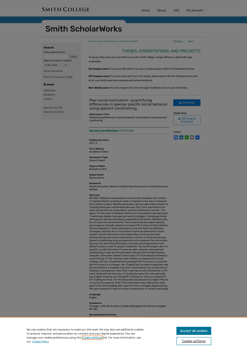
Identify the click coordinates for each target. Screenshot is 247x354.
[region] (123, 335)
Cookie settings (92, 337)
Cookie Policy (40, 341)
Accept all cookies (194, 331)
